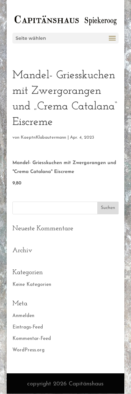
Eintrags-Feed (27, 327)
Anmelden (23, 316)
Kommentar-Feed (31, 338)
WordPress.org (28, 350)
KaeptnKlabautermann (43, 137)
